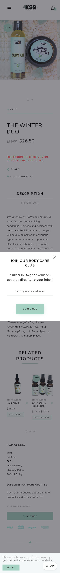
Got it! (11, 567)
